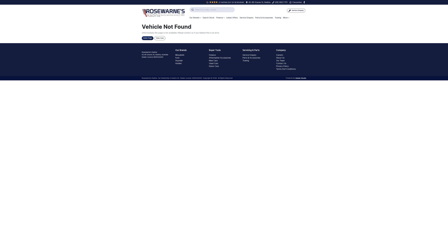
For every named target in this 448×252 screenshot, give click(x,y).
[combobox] (212, 9)
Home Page (147, 38)
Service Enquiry (246, 18)
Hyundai (179, 61)
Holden (178, 63)
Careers (279, 55)
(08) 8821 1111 (281, 2)
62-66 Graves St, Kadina (259, 2)
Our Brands (194, 18)
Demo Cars (214, 66)
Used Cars (213, 63)
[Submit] (192, 9)
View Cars (160, 38)
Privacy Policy (282, 66)
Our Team (280, 61)
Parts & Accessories (264, 18)
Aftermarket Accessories (220, 58)
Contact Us (281, 63)
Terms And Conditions (286, 69)
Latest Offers (232, 18)
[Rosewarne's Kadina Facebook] (304, 2)
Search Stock (208, 18)
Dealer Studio (301, 78)
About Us (280, 58)
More (285, 18)
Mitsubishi (179, 55)
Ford (177, 58)
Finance (219, 18)
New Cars (213, 61)
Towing (278, 18)
